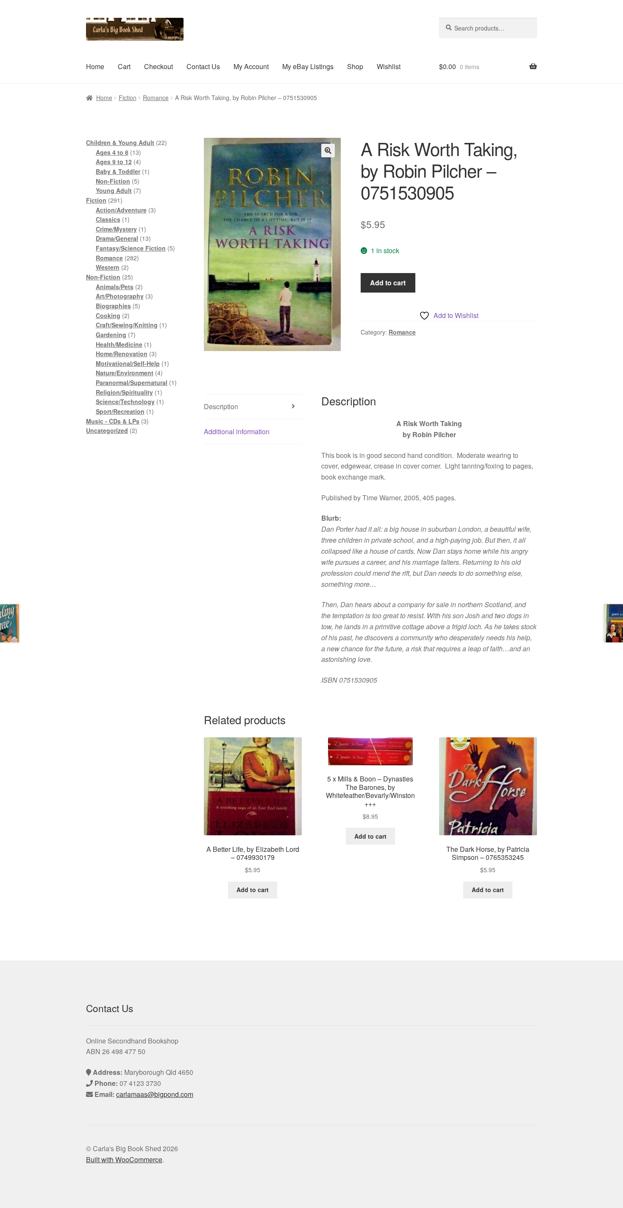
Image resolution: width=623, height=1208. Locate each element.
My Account (251, 66)
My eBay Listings (308, 66)
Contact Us (203, 66)
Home (95, 66)
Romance (156, 97)
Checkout (158, 66)
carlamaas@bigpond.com (154, 1094)
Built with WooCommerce (124, 1159)
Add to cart (388, 282)
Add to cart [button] (252, 889)
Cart (124, 66)
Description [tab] (221, 406)
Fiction (127, 97)
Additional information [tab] (237, 431)
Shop (355, 66)
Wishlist (388, 66)
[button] (328, 150)
